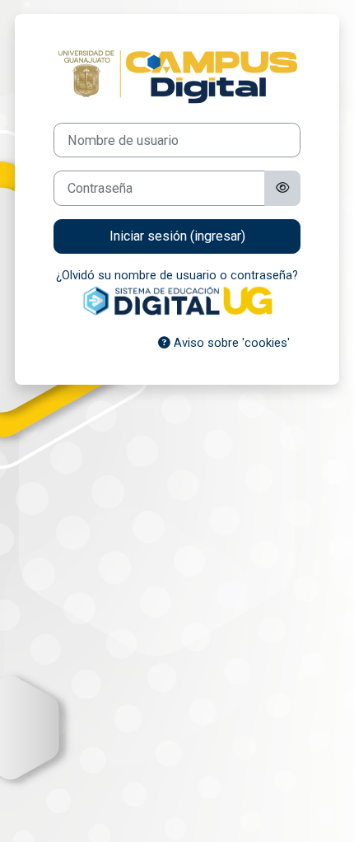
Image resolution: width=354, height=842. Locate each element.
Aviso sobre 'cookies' (230, 342)
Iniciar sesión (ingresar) (177, 236)
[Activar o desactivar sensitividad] (282, 188)
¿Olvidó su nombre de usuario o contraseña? (177, 275)
